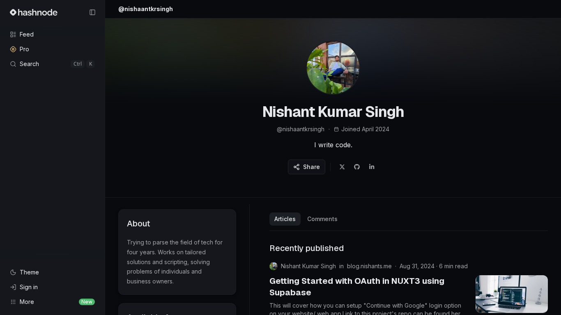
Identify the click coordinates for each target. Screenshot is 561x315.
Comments (322, 218)
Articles (285, 218)
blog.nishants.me (369, 265)
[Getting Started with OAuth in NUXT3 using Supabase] (512, 294)
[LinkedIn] (371, 166)
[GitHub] (356, 166)
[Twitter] (342, 166)
